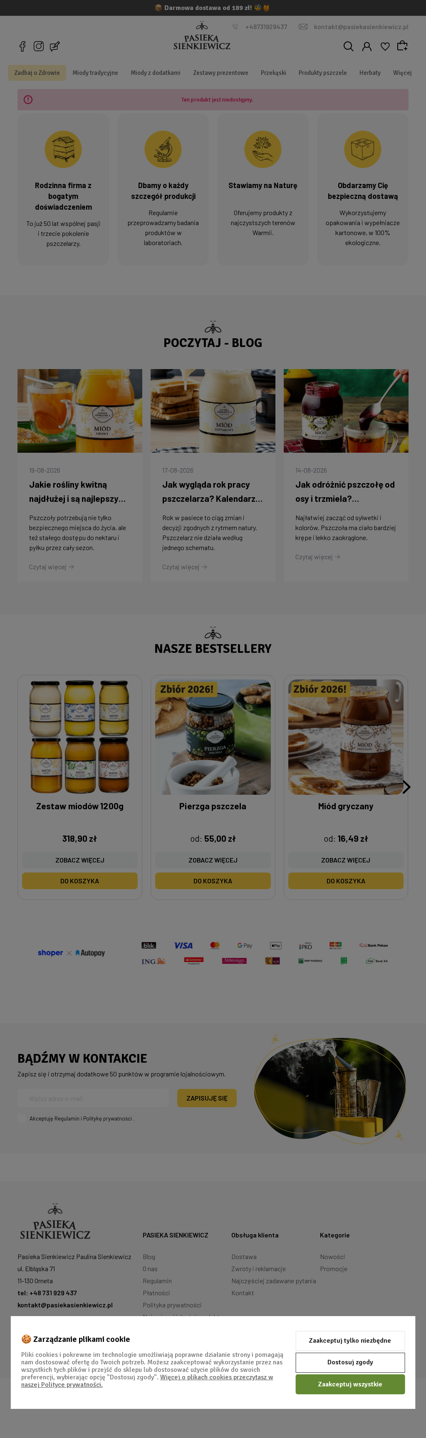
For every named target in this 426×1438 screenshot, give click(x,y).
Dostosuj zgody (350, 1362)
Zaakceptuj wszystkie (350, 1384)
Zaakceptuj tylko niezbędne (350, 1340)
